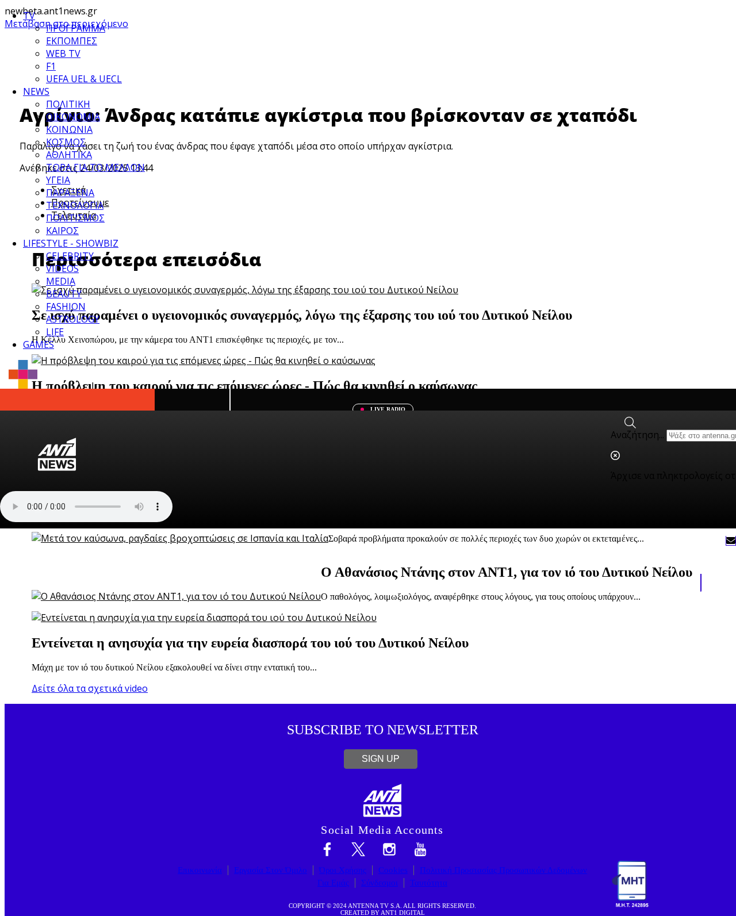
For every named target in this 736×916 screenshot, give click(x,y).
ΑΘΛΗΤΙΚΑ (69, 154)
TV (29, 15)
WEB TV (63, 53)
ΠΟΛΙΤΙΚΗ (68, 104)
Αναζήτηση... (637, 434)
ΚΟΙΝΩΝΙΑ (69, 129)
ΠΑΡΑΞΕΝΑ (70, 192)
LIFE (55, 331)
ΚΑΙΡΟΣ (62, 230)
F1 (51, 66)
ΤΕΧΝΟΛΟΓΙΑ (74, 205)
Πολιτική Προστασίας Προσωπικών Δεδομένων (503, 870)
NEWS (36, 91)
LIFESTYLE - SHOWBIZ (70, 243)
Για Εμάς (333, 882)
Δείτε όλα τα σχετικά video (90, 688)
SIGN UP (381, 759)
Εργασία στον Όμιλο (270, 870)
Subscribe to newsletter (382, 729)
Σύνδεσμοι (379, 882)
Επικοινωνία (200, 870)
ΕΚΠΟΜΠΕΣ (71, 41)
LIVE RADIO (387, 409)
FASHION (66, 306)
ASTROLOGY (72, 319)
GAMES (38, 344)
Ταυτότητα (428, 882)
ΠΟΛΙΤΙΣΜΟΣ (75, 218)
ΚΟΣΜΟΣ (66, 142)
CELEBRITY (70, 256)
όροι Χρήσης (342, 870)
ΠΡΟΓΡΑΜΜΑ (75, 28)
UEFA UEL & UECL (84, 78)
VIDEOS (62, 268)
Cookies (393, 870)
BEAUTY (64, 294)
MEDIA (60, 281)
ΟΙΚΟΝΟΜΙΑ (73, 116)
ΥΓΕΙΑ (58, 180)
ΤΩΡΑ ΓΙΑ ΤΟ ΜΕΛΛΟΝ (95, 167)
